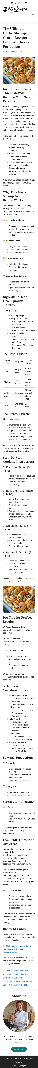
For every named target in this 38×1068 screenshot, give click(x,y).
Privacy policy (28, 1058)
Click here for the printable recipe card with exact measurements (17, 949)
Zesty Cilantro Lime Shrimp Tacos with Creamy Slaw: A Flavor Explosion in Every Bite (17, 974)
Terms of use (19, 1062)
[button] (28, 15)
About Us (8, 1058)
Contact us (17, 1058)
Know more (19, 1049)
